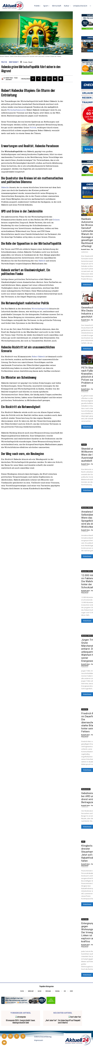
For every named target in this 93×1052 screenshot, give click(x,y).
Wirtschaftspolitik (40, 308)
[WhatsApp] (49, 78)
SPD (83, 841)
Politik (4, 62)
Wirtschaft (14, 62)
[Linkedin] (55, 78)
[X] (38, 78)
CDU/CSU (84, 709)
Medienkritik (86, 789)
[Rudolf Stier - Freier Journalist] (2, 78)
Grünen (56, 219)
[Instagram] (10, 1036)
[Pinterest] (44, 78)
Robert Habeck (38, 356)
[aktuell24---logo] (77, 1040)
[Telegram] (60, 78)
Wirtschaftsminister (16, 110)
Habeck (41, 260)
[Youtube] (4, 1042)
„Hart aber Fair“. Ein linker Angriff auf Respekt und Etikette (62, 1021)
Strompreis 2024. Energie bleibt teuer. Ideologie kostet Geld (20, 1021)
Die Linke (85, 919)
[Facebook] (32, 78)
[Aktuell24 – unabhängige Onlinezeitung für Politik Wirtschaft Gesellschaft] (12, 5)
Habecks (5, 187)
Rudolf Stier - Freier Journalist (12, 78)
